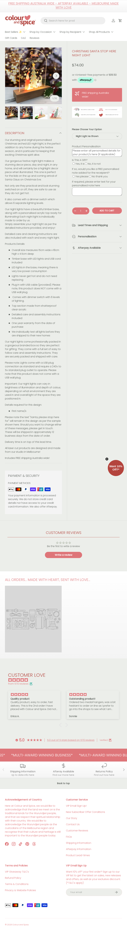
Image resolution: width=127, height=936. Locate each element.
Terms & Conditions (16, 884)
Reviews (34, 38)
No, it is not (94, 164)
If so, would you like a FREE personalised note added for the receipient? (95, 171)
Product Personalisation (86, 146)
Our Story (71, 818)
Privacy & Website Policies (20, 890)
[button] (61, 725)
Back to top (63, 783)
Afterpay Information (78, 849)
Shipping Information (78, 843)
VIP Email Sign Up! (76, 806)
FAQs (69, 837)
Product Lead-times (78, 855)
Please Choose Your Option (87, 129)
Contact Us (73, 824)
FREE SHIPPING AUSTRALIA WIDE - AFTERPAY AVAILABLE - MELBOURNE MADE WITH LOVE (63, 5)
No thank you (100, 176)
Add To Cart (107, 210)
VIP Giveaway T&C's (17, 871)
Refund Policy (13, 878)
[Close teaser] (106, 459)
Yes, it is (79, 164)
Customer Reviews (77, 830)
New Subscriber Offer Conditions (85, 812)
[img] (65, 680)
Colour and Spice (21, 924)
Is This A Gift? (80, 160)
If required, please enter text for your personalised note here (94, 183)
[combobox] (73, 20)
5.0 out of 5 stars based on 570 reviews (70, 740)
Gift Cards (11, 38)
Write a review (63, 555)
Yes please (81, 176)
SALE (23, 38)
